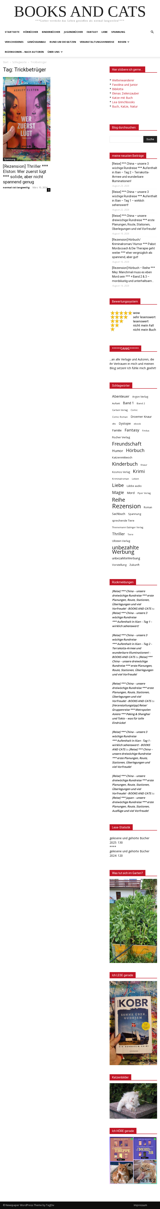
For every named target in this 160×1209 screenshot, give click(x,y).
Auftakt (116, 403)
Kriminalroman (120, 478)
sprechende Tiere (123, 520)
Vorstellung (119, 565)
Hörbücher (30, 31)
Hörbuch (135, 450)
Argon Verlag (140, 396)
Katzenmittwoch (122, 457)
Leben (135, 478)
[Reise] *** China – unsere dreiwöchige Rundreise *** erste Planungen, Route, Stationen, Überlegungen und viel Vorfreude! (134, 222)
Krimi (139, 471)
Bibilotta (117, 89)
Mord (131, 493)
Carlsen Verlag (120, 410)
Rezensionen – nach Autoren (24, 51)
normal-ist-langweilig (16, 187)
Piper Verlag (144, 493)
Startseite (12, 31)
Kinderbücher (51, 31)
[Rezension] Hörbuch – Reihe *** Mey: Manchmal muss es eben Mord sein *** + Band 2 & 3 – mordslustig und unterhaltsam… (133, 274)
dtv (114, 423)
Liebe (104, 31)
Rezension (126, 506)
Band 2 (141, 403)
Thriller (118, 534)
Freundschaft (126, 444)
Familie (117, 430)
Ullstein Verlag (121, 541)
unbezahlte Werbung (125, 549)
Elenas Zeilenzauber (125, 93)
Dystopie (125, 423)
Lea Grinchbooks (123, 102)
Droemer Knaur (141, 417)
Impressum (140, 1205)
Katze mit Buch (122, 98)
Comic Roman (120, 416)
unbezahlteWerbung (126, 558)
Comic (134, 410)
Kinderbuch (125, 464)
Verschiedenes (14, 41)
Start (5, 62)
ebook (137, 423)
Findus (145, 430)
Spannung (118, 31)
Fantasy (92, 31)
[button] (152, 32)
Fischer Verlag (121, 437)
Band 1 (128, 403)
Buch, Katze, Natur (125, 106)
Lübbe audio (134, 486)
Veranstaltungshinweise (97, 41)
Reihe (118, 499)
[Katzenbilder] (133, 1101)
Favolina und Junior (125, 85)
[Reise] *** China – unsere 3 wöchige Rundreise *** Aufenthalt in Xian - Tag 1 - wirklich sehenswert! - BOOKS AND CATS (131, 740)
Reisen (122, 41)
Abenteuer (120, 396)
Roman (148, 507)
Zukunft (134, 565)
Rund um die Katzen (63, 41)
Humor (117, 451)
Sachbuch (118, 514)
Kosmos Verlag (121, 472)
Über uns (54, 51)
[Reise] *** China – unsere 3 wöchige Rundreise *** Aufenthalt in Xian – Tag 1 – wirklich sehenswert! (134, 198)
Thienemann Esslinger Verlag (127, 527)
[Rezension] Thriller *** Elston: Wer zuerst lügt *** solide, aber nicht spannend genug (25, 174)
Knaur (144, 464)
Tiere (130, 534)
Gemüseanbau (36, 41)
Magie (118, 492)
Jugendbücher (73, 31)
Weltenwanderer (123, 80)
